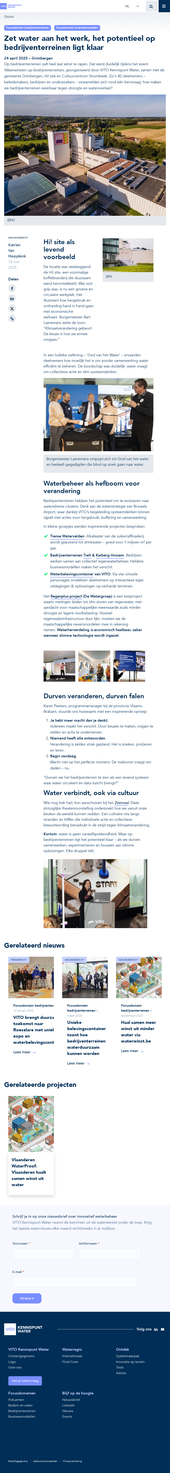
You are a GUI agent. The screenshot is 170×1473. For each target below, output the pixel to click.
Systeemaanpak (127, 1356)
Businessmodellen (21, 1417)
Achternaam (88, 1243)
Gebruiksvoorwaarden (45, 1461)
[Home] (11, 6)
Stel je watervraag (25, 1380)
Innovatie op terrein (130, 1362)
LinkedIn (68, 1406)
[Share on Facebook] (12, 288)
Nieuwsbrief (71, 1400)
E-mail (17, 1272)
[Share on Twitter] (12, 308)
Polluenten (16, 1400)
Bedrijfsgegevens (18, 1461)
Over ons (15, 1368)
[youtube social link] (162, 1329)
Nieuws (67, 1411)
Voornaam (20, 1243)
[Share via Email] (12, 319)
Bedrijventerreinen (22, 1411)
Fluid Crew (70, 1362)
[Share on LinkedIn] (12, 298)
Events (67, 1417)
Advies (121, 1373)
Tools (120, 1368)
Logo (12, 1362)
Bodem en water (20, 1406)
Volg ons (144, 1329)
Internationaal (72, 1356)
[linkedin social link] (156, 1329)
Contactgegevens (21, 1356)
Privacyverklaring (72, 1461)
